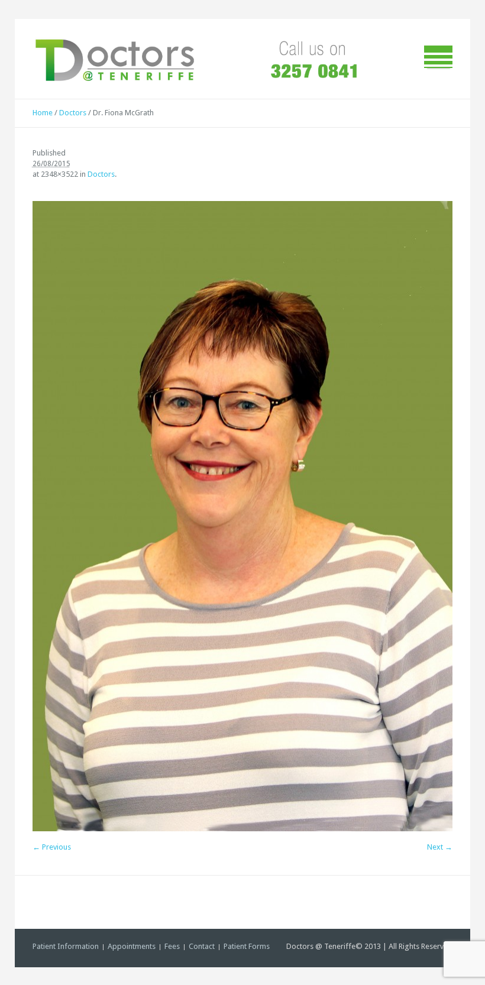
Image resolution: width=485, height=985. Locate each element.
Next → (439, 847)
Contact (202, 946)
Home (43, 112)
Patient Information (66, 946)
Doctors (72, 112)
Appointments (132, 946)
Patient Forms (247, 946)
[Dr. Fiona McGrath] (243, 516)
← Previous (52, 847)
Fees (172, 946)
